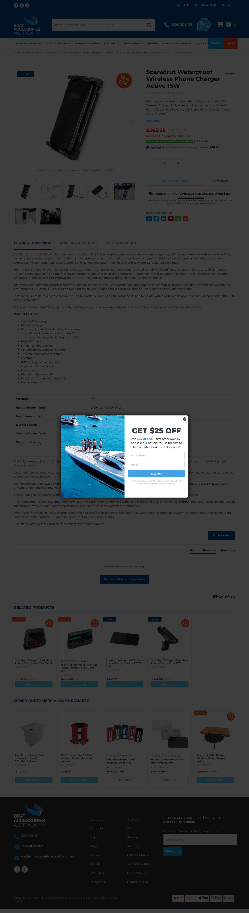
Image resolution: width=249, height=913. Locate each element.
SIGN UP (156, 473)
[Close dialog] (184, 419)
